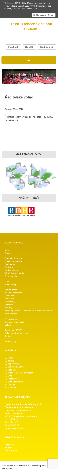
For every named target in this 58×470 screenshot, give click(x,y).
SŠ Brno (8, 376)
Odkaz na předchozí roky (16, 333)
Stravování (9, 295)
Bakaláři (29, 47)
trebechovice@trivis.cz (15, 428)
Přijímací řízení (11, 319)
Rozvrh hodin (10, 289)
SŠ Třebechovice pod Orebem (18, 373)
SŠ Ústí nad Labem (13, 367)
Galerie (7, 325)
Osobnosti (9, 267)
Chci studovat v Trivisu (44, 15)
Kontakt (8, 336)
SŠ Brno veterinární (13, 382)
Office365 (9, 304)
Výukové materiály (13, 292)
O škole (8, 253)
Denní (7, 281)
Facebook (13, 47)
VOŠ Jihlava (10, 388)
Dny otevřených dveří (14, 322)
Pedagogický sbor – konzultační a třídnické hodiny (28, 310)
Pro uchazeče (10, 313)
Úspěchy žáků (11, 270)
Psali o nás (9, 264)
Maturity (8, 307)
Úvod (6, 250)
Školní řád (9, 298)
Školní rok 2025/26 (13, 330)
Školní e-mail (46, 47)
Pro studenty (10, 284)
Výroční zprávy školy (14, 273)
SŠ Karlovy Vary (11, 364)
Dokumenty (9, 301)
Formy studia (10, 276)
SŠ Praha (8, 358)
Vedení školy (10, 341)
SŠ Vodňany (10, 370)
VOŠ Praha (9, 385)
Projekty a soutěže (13, 261)
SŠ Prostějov (10, 379)
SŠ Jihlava (9, 361)
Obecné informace (13, 258)
